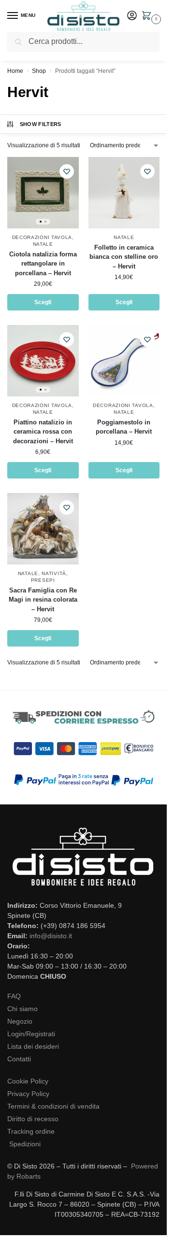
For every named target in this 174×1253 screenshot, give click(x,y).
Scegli (42, 302)
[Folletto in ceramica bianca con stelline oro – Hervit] (124, 192)
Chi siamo (22, 1009)
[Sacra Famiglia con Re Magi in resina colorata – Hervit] (43, 528)
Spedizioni (25, 1144)
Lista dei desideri (33, 1046)
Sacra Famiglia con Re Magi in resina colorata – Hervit (43, 600)
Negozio (19, 1021)
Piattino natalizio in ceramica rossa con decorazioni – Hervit (43, 432)
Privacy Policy (28, 1094)
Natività (54, 573)
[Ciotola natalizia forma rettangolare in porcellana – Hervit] (43, 192)
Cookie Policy (27, 1081)
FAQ (14, 996)
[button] (148, 16)
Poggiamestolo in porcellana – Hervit (124, 427)
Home (15, 71)
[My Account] (132, 16)
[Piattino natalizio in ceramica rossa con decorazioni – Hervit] (43, 360)
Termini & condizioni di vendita (53, 1106)
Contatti (19, 1059)
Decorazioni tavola (42, 237)
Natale (43, 244)
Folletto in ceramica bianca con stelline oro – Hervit (123, 257)
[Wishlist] (66, 171)
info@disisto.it (50, 936)
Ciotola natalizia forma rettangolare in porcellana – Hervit (43, 264)
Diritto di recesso (32, 1119)
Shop (39, 71)
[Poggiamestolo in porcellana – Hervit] (124, 360)
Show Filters (40, 124)
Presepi (43, 580)
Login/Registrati (31, 1034)
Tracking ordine (31, 1131)
